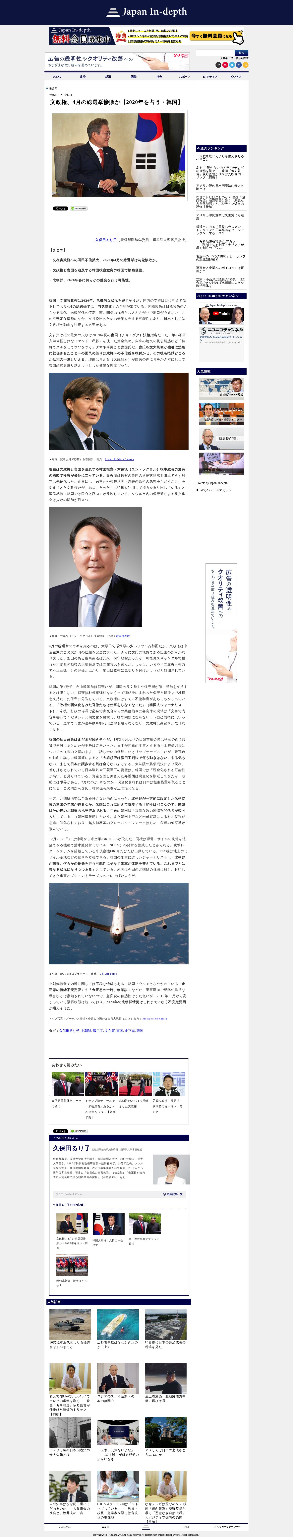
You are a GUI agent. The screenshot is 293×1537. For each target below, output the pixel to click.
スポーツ (184, 76)
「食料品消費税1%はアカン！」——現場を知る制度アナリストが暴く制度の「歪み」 (220, 245)
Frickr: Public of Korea (119, 459)
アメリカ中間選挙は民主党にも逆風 (220, 216)
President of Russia (154, 1018)
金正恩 (130, 1031)
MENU (57, 76)
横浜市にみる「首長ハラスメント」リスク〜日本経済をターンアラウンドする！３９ (220, 230)
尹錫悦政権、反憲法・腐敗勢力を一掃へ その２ (168, 1106)
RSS (187, 1526)
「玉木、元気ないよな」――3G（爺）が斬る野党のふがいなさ (118, 1454)
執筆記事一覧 (175, 1194)
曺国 (119, 1031)
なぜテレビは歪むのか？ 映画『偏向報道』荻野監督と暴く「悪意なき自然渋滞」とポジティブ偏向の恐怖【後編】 (166, 1513)
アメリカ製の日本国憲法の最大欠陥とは (220, 187)
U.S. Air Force (108, 973)
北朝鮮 (86, 1031)
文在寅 (110, 1031)
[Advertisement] (119, 222)
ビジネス (235, 76)
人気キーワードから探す (234, 58)
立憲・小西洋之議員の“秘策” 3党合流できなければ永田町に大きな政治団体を (220, 282)
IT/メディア (210, 76)
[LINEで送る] (79, 209)
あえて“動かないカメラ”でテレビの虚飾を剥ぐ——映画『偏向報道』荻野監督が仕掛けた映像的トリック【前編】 (69, 1405)
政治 (83, 76)
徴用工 (98, 1031)
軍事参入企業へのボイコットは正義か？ (220, 269)
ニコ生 (105, 1526)
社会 (159, 76)
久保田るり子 (106, 240)
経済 (108, 76)
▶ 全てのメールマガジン (214, 490)
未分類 (53, 88)
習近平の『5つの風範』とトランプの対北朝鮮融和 (221, 258)
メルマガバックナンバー (227, 1526)
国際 (134, 76)
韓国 (140, 1031)
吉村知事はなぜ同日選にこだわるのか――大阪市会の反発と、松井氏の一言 (69, 1508)
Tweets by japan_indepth (212, 483)
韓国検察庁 (123, 635)
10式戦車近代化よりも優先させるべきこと (220, 157)
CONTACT (65, 1526)
